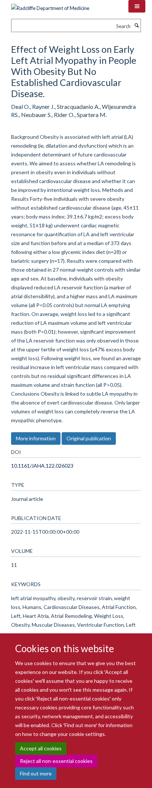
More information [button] (36, 438)
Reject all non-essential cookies (56, 761)
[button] (136, 6)
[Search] (136, 25)
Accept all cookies (41, 748)
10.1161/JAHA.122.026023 (42, 465)
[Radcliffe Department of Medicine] (50, 5)
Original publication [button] (88, 438)
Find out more (36, 773)
